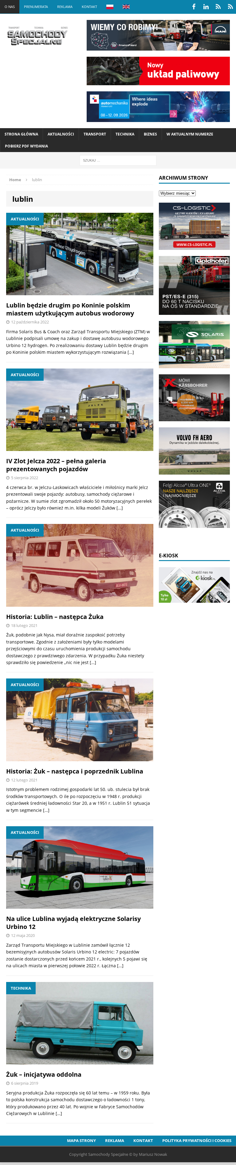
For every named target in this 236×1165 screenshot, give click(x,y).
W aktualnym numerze (190, 134)
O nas (10, 6)
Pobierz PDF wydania (26, 146)
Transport (95, 134)
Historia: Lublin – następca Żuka (55, 617)
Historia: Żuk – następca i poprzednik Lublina (74, 771)
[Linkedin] (205, 6)
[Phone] (218, 6)
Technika (125, 134)
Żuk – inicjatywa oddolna (43, 1074)
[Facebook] (193, 6)
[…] (131, 352)
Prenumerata (36, 6)
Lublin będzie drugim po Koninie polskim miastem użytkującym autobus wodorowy (70, 309)
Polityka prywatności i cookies (196, 1140)
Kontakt (89, 6)
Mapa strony (81, 1140)
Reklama (65, 6)
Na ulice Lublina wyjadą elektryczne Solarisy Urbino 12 (73, 923)
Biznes (150, 134)
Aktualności (61, 134)
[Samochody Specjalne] (37, 36)
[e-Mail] (230, 6)
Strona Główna (21, 134)
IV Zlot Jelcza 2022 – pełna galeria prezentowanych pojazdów (56, 465)
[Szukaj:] (118, 160)
